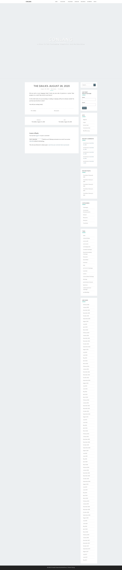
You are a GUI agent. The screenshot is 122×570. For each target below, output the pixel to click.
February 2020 (86, 467)
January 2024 (86, 335)
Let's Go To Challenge (88, 268)
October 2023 (86, 344)
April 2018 (85, 529)
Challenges (70, 1)
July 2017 (85, 554)
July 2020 (85, 453)
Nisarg (73, 567)
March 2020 (85, 464)
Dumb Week (85, 259)
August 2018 (85, 517)
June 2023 (85, 355)
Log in (84, 122)
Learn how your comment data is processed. (58, 145)
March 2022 (85, 397)
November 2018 (86, 509)
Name (83, 97)
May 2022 (85, 391)
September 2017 (86, 548)
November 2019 (86, 475)
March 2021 (85, 430)
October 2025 (86, 315)
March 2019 (85, 498)
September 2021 (86, 414)
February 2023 (86, 366)
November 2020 (86, 442)
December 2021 (86, 405)
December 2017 (86, 540)
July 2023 (85, 352)
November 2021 (86, 408)
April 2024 (85, 327)
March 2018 (85, 532)
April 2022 (85, 394)
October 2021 (86, 411)
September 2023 (86, 346)
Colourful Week (86, 238)
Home (56, 1)
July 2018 (85, 520)
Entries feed (85, 125)
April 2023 (85, 360)
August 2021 (85, 416)
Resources (83, 1)
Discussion (62, 1)
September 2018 (86, 515)
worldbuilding (86, 292)
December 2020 (86, 439)
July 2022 (85, 386)
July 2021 (85, 419)
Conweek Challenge (87, 249)
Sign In (95, 1)
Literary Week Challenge (88, 276)
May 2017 (85, 560)
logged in (37, 135)
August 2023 (85, 349)
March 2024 (85, 329)
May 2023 (85, 358)
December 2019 (86, 473)
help (84, 265)
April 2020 (85, 461)
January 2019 (86, 503)
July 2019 (85, 487)
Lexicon (84, 273)
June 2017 (85, 557)
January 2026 (86, 307)
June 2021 (85, 422)
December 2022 (86, 372)
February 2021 (86, 433)
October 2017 (86, 546)
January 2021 (86, 436)
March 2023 (85, 363)
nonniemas (53, 88)
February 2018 (86, 534)
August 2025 (85, 321)
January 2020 (86, 470)
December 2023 (86, 338)
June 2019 (85, 489)
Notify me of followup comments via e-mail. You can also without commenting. (49, 140)
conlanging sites (86, 246)
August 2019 (85, 484)
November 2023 (86, 341)
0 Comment (61, 88)
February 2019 (86, 501)
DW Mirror (89, 1)
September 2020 (86, 447)
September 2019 (86, 481)
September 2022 (86, 380)
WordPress (64, 567)
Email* (83, 102)
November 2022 (86, 374)
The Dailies (33, 110)
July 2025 (85, 324)
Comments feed (86, 128)
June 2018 (85, 523)
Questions (85, 285)
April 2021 (85, 428)
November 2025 (86, 313)
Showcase (77, 1)
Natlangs (85, 279)
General (85, 214)
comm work (85, 244)
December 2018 (86, 506)
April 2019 (85, 495)
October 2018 (86, 512)
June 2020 (85, 456)
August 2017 (85, 551)
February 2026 (86, 304)
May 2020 (85, 459)
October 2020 (86, 445)
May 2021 (85, 425)
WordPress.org (86, 130)
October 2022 (86, 377)
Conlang (28, 1)
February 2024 (86, 332)
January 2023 (86, 369)
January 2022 (86, 402)
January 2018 (86, 537)
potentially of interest (88, 282)
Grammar (85, 262)
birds (84, 235)
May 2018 (85, 526)
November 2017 (86, 543)
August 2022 (85, 383)
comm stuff (85, 241)
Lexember (85, 271)
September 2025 (86, 318)
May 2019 (85, 492)
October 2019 (86, 478)
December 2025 (86, 310)
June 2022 (85, 388)
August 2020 (85, 450)
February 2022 (86, 400)
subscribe (31, 141)
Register (85, 119)
